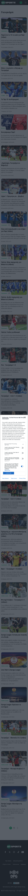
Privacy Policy (22, 478)
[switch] (22, 448)
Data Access (14, 478)
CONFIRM (8, 473)
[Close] (25, 417)
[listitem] (14, 444)
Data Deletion (5, 478)
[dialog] (14, 448)
